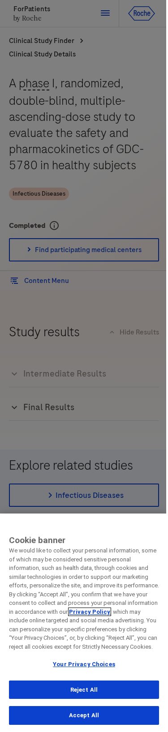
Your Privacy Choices (84, 664)
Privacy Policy (89, 611)
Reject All (84, 689)
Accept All (84, 715)
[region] (84, 623)
